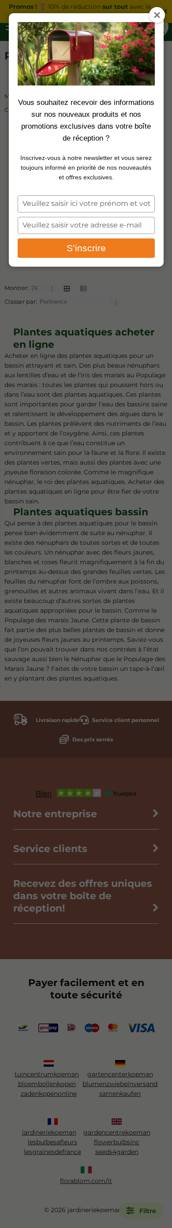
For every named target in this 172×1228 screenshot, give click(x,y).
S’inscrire (86, 248)
